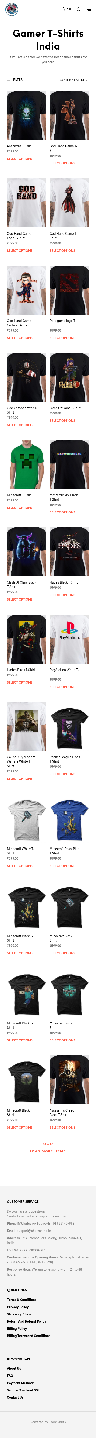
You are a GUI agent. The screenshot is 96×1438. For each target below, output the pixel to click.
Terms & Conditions (21, 1300)
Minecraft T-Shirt (19, 495)
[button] (67, 9)
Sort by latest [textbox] (72, 80)
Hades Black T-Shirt (64, 582)
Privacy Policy (18, 1307)
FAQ (10, 1376)
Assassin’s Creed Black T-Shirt (62, 1112)
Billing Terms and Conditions (28, 1336)
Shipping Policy (19, 1314)
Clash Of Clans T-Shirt (65, 408)
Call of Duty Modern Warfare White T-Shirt (21, 761)
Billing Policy (17, 1329)
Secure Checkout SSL (23, 1390)
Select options (20, 159)
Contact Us (15, 1397)
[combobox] (67, 80)
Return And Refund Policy (26, 1321)
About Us (14, 1368)
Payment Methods (20, 1383)
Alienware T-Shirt (19, 146)
